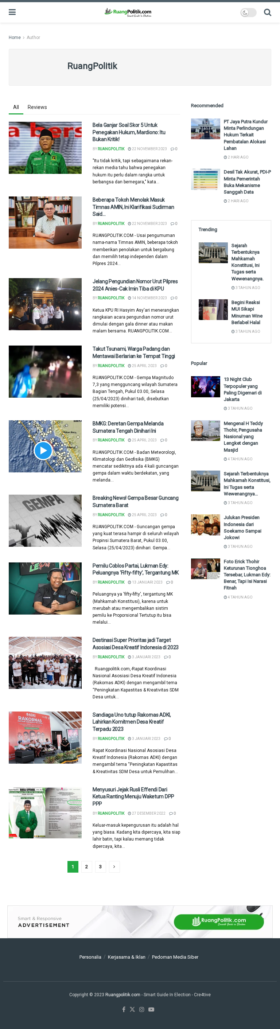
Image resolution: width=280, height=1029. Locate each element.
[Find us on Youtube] (151, 1010)
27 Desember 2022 (148, 813)
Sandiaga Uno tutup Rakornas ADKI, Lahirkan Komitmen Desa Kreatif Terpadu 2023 (132, 722)
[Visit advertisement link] (140, 921)
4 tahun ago (240, 459)
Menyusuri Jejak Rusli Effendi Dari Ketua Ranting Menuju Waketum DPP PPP (133, 797)
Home (15, 37)
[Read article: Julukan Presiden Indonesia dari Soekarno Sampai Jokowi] (205, 524)
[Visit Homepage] (127, 12)
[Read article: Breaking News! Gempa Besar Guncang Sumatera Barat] (45, 521)
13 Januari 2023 (147, 582)
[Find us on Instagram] (141, 1010)
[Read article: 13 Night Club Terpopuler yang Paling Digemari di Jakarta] (205, 386)
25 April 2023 (144, 366)
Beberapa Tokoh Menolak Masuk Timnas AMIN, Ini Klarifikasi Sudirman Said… (133, 207)
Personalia (90, 957)
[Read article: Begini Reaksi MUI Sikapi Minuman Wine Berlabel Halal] (213, 309)
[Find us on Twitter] (132, 1010)
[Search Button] (267, 12)
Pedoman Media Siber (175, 957)
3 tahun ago (247, 288)
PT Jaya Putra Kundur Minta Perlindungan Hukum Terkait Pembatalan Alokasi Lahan (246, 135)
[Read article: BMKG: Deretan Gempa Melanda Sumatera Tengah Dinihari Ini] (45, 446)
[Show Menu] (12, 12)
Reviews (37, 107)
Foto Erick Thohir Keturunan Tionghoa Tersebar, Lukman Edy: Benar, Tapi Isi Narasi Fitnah (247, 575)
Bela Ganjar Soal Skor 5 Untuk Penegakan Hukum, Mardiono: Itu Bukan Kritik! (129, 132)
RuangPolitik (111, 149)
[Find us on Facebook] (123, 1010)
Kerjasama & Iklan (126, 957)
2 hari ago (238, 157)
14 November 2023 (149, 298)
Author (33, 37)
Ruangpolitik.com (123, 994)
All (16, 107)
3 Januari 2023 (145, 657)
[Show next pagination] (114, 867)
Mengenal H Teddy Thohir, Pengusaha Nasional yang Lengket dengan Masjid (243, 437)
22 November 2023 (149, 149)
